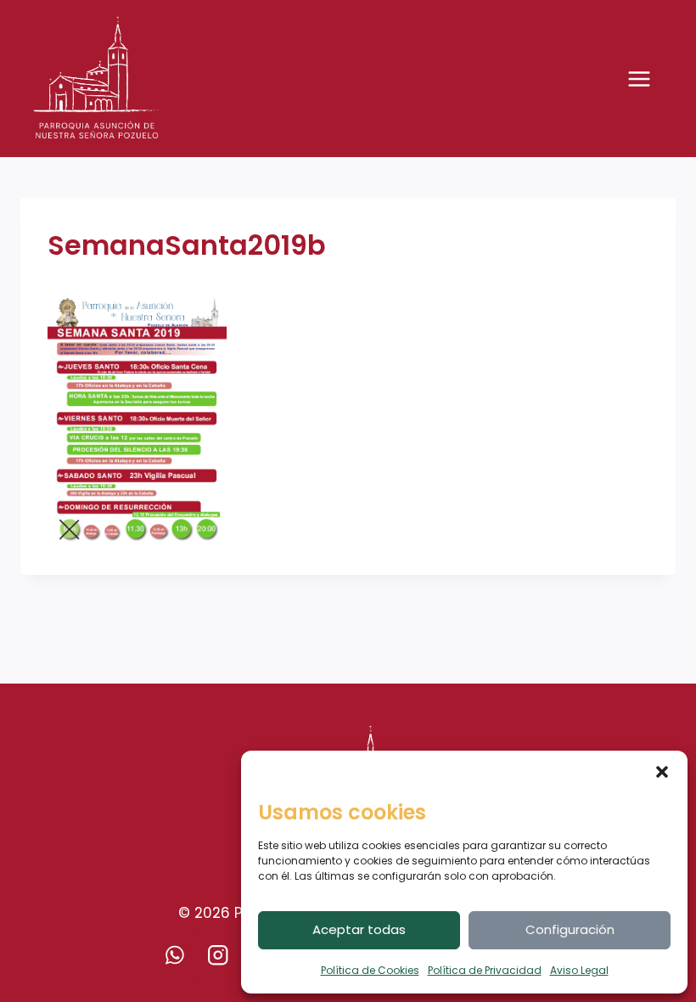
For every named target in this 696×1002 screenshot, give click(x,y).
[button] (662, 771)
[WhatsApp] (175, 955)
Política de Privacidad (485, 970)
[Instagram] (218, 955)
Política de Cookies (370, 970)
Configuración (570, 929)
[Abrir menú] (648, 78)
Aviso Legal (579, 970)
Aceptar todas (359, 929)
